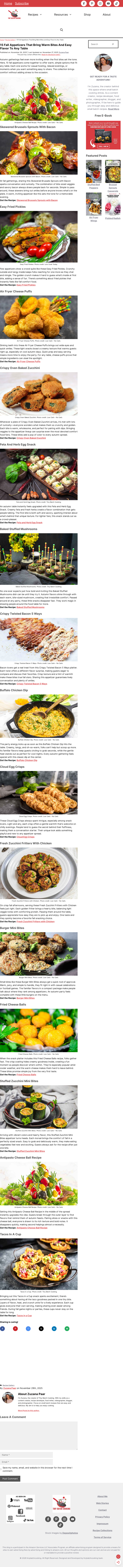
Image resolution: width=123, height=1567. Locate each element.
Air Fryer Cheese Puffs (28, 361)
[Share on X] (41, 1328)
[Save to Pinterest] (15, 1328)
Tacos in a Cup (24, 1315)
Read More (113, 109)
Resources (61, 14)
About (107, 14)
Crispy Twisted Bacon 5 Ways (32, 684)
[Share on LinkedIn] (54, 1328)
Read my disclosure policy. (51, 54)
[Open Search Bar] (61, 30)
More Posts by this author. (29, 1410)
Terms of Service (102, 1537)
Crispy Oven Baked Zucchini (31, 438)
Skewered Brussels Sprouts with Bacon (37, 200)
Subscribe (22, 3)
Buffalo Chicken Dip (27, 760)
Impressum (102, 1523)
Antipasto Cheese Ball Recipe (32, 1228)
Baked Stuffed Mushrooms (30, 607)
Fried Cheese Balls (26, 1074)
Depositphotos (70, 1533)
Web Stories (102, 1503)
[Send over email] (67, 1328)
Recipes (33, 14)
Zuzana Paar (9, 1388)
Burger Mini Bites (26, 998)
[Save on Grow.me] (28, 1328)
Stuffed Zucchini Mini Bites (31, 1151)
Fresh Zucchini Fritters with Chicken (36, 921)
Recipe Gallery (10, 40)
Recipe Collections (102, 1530)
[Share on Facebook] (2, 1328)
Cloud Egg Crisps (25, 837)
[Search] (112, 44)
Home (8, 3)
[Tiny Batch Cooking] (14, 14)
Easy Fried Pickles (26, 285)
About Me (102, 1496)
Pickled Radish (112, 218)
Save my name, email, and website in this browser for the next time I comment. (37, 1469)
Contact (102, 1510)
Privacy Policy (102, 1517)
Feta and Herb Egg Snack (29, 522)
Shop (87, 14)
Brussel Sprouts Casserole (113, 187)
